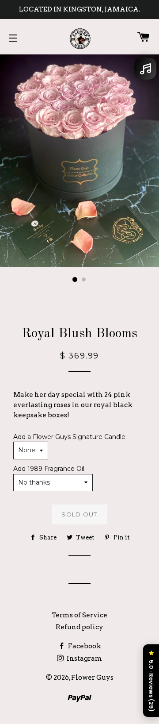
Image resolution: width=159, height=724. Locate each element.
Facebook (84, 646)
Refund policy (79, 627)
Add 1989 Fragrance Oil (48, 469)
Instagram (83, 658)
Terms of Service (79, 615)
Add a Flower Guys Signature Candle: (70, 437)
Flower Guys (92, 678)
